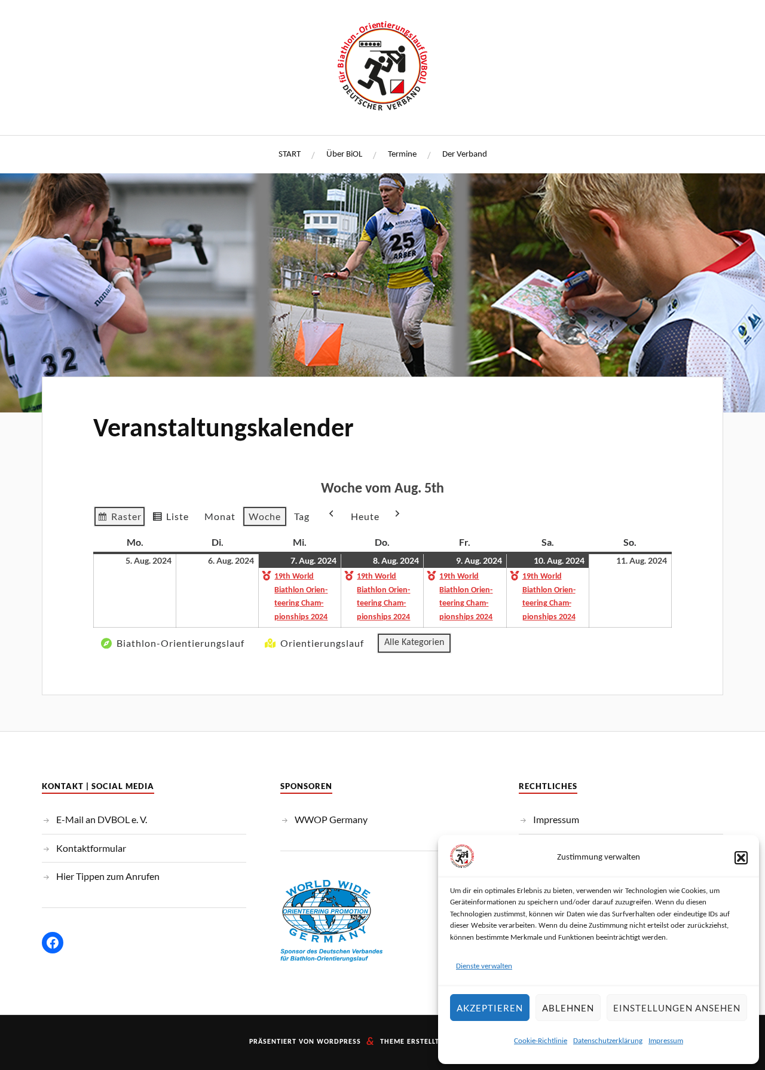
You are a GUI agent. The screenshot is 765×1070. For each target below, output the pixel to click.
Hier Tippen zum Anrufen (108, 876)
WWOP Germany (331, 819)
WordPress (339, 1041)
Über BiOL (344, 154)
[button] (741, 858)
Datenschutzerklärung (607, 1041)
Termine (402, 154)
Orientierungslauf (322, 643)
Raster (119, 518)
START (290, 154)
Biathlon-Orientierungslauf (180, 643)
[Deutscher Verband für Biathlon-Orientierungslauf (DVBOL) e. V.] (382, 66)
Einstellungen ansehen (676, 1007)
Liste (170, 518)
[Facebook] (52, 942)
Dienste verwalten (484, 966)
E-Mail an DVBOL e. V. (101, 819)
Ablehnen (568, 1007)
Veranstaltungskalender (223, 430)
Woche (265, 516)
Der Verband (464, 154)
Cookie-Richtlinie (540, 1041)
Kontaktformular (91, 848)
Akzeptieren (490, 1007)
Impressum (665, 1041)
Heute (365, 516)
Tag (302, 516)
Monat (219, 516)
